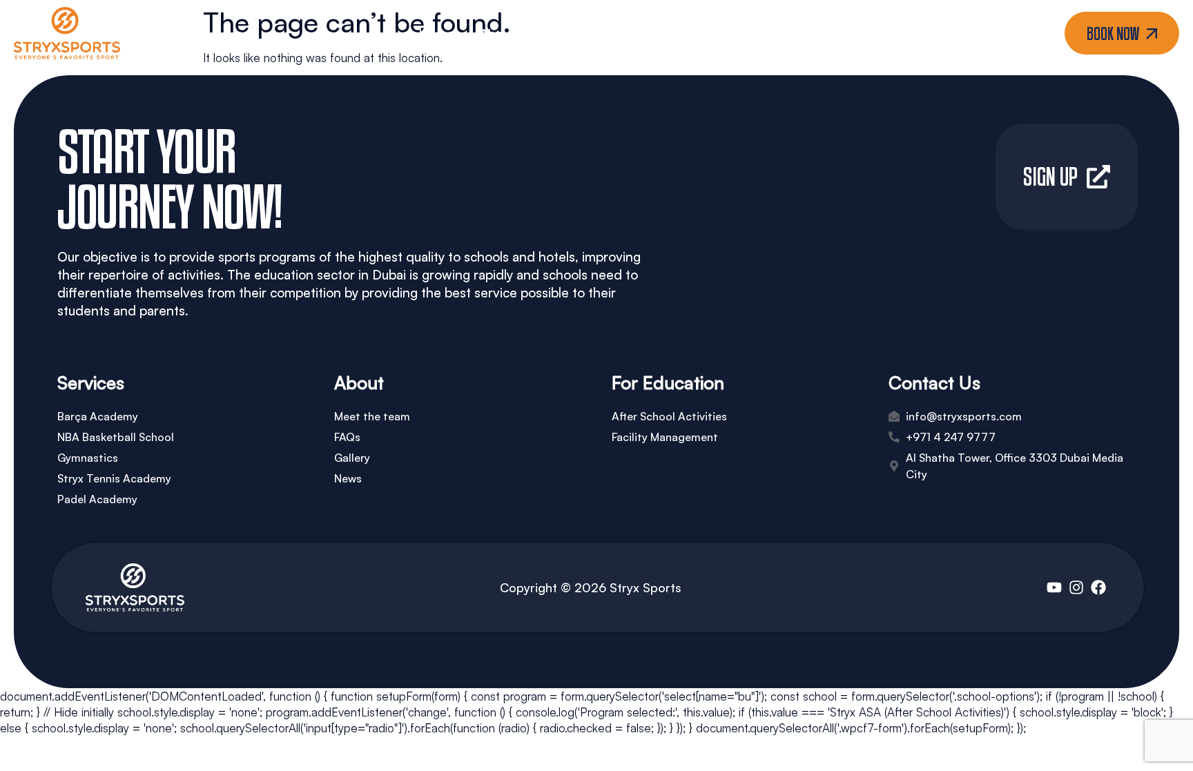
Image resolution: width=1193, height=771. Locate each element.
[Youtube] (1054, 587)
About (497, 33)
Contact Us (741, 33)
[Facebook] (1098, 587)
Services (565, 33)
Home (436, 33)
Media (649, 33)
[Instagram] (1076, 587)
